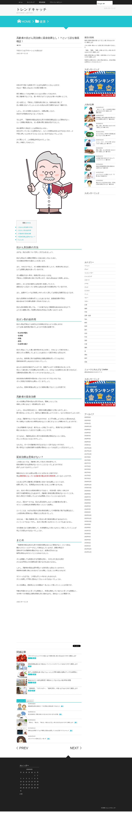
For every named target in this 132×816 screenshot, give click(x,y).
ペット (86, 294)
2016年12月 (88, 481)
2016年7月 (88, 497)
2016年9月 (88, 490)
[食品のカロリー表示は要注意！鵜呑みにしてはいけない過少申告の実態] (21, 684)
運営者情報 (42, 2)
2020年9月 (88, 417)
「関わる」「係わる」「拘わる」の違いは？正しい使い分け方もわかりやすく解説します (50, 722)
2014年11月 (88, 552)
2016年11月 (88, 484)
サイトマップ (30, 2)
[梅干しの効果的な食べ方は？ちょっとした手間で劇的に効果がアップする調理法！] (21, 676)
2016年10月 (88, 487)
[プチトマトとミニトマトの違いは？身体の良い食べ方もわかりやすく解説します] (21, 660)
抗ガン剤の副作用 (24, 230)
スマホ (86, 283)
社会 (86, 337)
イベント (87, 265)
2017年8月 (88, 460)
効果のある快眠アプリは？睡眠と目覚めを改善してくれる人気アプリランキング (48, 730)
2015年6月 (88, 533)
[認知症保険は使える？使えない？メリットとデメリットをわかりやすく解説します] (21, 668)
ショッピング (88, 276)
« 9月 (20, 794)
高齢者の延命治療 (24, 233)
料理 (86, 326)
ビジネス (87, 290)
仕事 (86, 305)
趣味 (86, 347)
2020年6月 (88, 420)
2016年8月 (88, 494)
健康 (34, 658)
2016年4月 (88, 506)
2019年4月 (88, 423)
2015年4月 (88, 536)
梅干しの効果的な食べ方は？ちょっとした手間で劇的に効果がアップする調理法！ (53, 672)
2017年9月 (88, 457)
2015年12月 (88, 515)
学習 (86, 312)
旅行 (86, 329)
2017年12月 (88, 448)
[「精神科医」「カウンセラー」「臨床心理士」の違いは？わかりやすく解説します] (21, 692)
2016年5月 (88, 503)
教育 (86, 322)
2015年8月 (88, 527)
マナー (86, 297)
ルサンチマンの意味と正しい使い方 (37, 738)
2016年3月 (88, 509)
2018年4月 (88, 435)
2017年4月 (88, 472)
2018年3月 (88, 438)
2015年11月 (88, 518)
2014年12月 (88, 549)
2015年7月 (88, 530)
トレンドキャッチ (31, 9)
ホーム (20, 2)
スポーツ (87, 280)
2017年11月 (88, 451)
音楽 (86, 362)
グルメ (30, 658)
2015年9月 (88, 524)
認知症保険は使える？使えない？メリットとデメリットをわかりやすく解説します (53, 664)
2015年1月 (88, 546)
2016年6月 (88, 500)
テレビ (86, 287)
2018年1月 (88, 445)
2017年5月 (88, 469)
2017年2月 (88, 475)
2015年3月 (88, 539)
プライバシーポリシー (56, 2)
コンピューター (89, 273)
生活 (86, 333)
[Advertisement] (91, 12)
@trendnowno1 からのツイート (93, 372)
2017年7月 (88, 463)
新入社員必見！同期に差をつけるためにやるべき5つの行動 (43, 714)
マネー (86, 301)
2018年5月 (88, 432)
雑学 (33, 690)
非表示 (28, 223)
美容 (86, 340)
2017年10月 (88, 454)
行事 (86, 344)
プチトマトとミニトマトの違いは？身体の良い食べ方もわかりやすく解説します (52, 656)
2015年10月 (88, 521)
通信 (86, 354)
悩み (86, 319)
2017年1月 (88, 478)
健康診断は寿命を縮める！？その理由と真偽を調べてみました (44, 706)
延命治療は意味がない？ (26, 236)
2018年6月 (88, 429)
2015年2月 (88, 543)
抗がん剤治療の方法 (25, 227)
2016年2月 (88, 512)
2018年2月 (88, 442)
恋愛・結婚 (88, 315)
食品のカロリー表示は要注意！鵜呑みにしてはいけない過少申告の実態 (49, 680)
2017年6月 (88, 466)
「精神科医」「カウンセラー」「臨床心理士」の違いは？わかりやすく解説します (53, 688)
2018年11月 (88, 426)
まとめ (21, 240)
